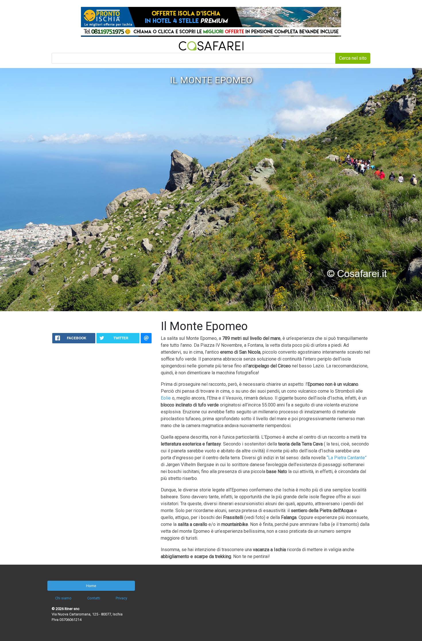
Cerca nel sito (353, 58)
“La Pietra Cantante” (347, 457)
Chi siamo (63, 598)
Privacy (121, 598)
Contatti (93, 598)
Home (91, 586)
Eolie (166, 398)
